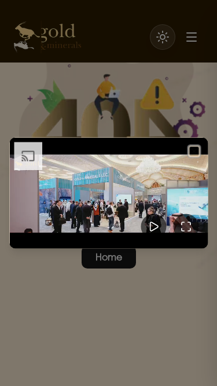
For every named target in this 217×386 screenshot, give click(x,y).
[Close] (193, 151)
